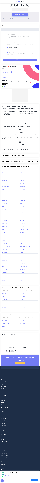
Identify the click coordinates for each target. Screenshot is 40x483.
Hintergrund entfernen (7, 72)
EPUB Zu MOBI (3, 413)
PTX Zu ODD (4, 305)
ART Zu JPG (22, 198)
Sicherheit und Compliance (5, 467)
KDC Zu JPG (22, 263)
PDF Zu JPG (22, 180)
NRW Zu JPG (4, 232)
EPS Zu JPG (22, 195)
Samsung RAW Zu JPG (6, 258)
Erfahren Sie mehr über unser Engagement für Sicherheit (20, 342)
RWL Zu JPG (4, 235)
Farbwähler (3, 446)
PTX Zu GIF (22, 302)
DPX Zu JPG (4, 200)
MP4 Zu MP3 (3, 388)
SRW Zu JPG (22, 258)
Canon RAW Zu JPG (6, 246)
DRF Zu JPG (4, 243)
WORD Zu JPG (5, 177)
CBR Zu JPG (4, 223)
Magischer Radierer (6, 77)
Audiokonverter (3, 392)
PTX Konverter (5, 293)
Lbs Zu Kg (2, 430)
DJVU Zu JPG (22, 215)
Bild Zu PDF (4, 320)
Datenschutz (3, 464)
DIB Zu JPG (4, 215)
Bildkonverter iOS (4, 457)
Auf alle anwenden (18, 59)
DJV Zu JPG (4, 195)
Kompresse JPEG (5, 323)
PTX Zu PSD (4, 299)
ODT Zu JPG (4, 180)
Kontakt (2, 468)
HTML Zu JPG (5, 175)
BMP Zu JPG (4, 280)
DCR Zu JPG (4, 249)
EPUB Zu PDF (3, 411)
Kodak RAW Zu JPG (23, 238)
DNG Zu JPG (4, 263)
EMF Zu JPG (22, 192)
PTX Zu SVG (22, 299)
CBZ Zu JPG (4, 218)
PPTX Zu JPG (22, 177)
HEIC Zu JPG (22, 203)
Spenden (2, 462)
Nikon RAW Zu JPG (23, 269)
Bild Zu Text (4, 326)
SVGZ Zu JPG (22, 189)
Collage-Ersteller (4, 441)
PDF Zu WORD (3, 409)
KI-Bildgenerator (6, 75)
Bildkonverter (3, 404)
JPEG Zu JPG (22, 209)
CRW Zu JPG (4, 240)
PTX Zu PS (4, 296)
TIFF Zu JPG (22, 280)
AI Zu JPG (4, 189)
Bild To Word (22, 323)
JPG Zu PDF (3, 397)
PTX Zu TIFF (22, 307)
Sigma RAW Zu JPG (23, 235)
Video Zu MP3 (3, 390)
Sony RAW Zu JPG (5, 252)
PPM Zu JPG (4, 198)
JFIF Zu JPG (22, 223)
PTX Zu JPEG (22, 296)
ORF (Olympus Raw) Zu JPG (25, 246)
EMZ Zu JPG (4, 212)
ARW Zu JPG (22, 226)
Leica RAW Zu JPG (23, 266)
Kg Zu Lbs (2, 432)
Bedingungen (3, 465)
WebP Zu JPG (4, 275)
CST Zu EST (3, 423)
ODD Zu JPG (4, 278)
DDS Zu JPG (4, 203)
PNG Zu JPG (22, 278)
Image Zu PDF (3, 402)
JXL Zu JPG (4, 220)
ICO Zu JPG (22, 220)
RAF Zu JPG (22, 260)
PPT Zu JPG (22, 175)
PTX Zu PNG (22, 305)
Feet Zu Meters (3, 434)
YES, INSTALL (34, 480)
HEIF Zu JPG (22, 218)
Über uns (2, 460)
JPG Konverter (5, 172)
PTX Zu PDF (22, 293)
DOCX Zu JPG (5, 183)
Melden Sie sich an (23, 17)
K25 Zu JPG (4, 238)
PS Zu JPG (22, 183)
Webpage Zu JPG (5, 186)
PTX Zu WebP (4, 302)
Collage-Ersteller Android (5, 451)
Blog (2, 461)
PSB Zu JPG (4, 226)
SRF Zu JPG (4, 266)
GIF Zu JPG (22, 275)
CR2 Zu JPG (22, 252)
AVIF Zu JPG (4, 206)
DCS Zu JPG (22, 240)
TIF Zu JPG (4, 209)
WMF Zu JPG (4, 192)
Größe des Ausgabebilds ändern (12, 32)
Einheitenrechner (4, 436)
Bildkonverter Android (4, 455)
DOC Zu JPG (22, 172)
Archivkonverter (3, 425)
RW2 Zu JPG (4, 255)
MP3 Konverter (3, 386)
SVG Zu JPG (22, 272)
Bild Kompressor (23, 320)
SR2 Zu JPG (4, 269)
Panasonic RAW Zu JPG (24, 229)
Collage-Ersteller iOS (4, 453)
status (2, 469)
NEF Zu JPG (22, 232)
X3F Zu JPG (4, 229)
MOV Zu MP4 (3, 379)
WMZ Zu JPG (22, 200)
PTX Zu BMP (4, 307)
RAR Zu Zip (3, 420)
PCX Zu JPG (22, 206)
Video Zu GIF (3, 377)
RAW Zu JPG (22, 249)
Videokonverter (3, 381)
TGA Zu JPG (22, 212)
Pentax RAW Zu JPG (24, 255)
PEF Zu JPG (4, 260)
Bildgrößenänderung (4, 443)
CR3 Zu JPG (22, 243)
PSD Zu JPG (4, 272)
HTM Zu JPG (22, 186)
